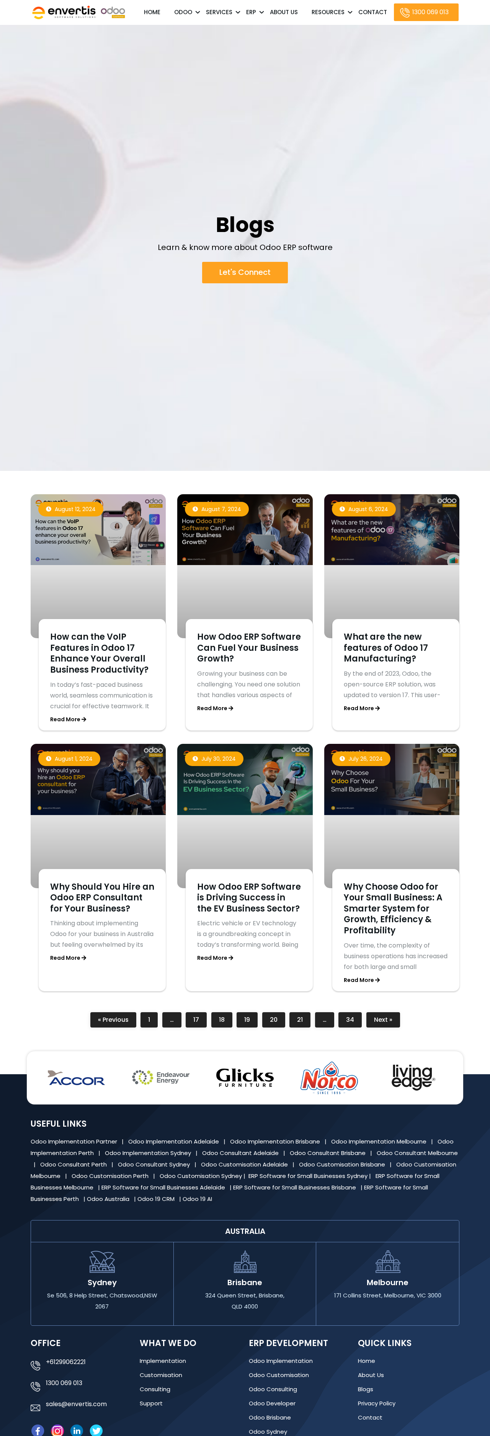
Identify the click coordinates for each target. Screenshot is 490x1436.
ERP (251, 12)
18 (225, 1018)
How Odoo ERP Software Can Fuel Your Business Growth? (249, 648)
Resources (328, 12)
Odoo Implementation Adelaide (173, 1141)
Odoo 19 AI (198, 1199)
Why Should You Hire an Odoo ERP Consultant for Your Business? (102, 898)
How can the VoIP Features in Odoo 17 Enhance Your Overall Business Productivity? (99, 653)
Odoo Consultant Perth (74, 1164)
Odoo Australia (109, 1199)
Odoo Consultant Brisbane (328, 1153)
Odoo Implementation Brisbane (276, 1141)
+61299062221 (66, 1362)
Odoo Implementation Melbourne (379, 1141)
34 (353, 1018)
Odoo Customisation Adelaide (245, 1164)
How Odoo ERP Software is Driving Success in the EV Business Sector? (249, 898)
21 (303, 1018)
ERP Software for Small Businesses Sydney (308, 1176)
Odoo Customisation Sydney (201, 1176)
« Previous (113, 1020)
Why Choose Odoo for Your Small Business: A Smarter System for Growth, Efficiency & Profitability (393, 908)
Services (219, 12)
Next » (383, 1020)
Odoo (183, 12)
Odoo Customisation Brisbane (343, 1164)
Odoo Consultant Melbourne (417, 1153)
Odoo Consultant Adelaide (241, 1153)
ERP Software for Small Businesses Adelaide (164, 1187)
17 (200, 1018)
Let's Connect (245, 272)
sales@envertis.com (76, 1404)
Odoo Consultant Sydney (154, 1164)
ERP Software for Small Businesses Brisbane (295, 1187)
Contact (372, 12)
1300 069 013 (430, 12)
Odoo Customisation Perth (111, 1176)
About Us (284, 12)
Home (152, 12)
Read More (66, 719)
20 (277, 1018)
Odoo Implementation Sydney (149, 1153)
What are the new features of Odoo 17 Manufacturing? (386, 648)
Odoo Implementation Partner (75, 1141)
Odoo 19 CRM (156, 1199)
